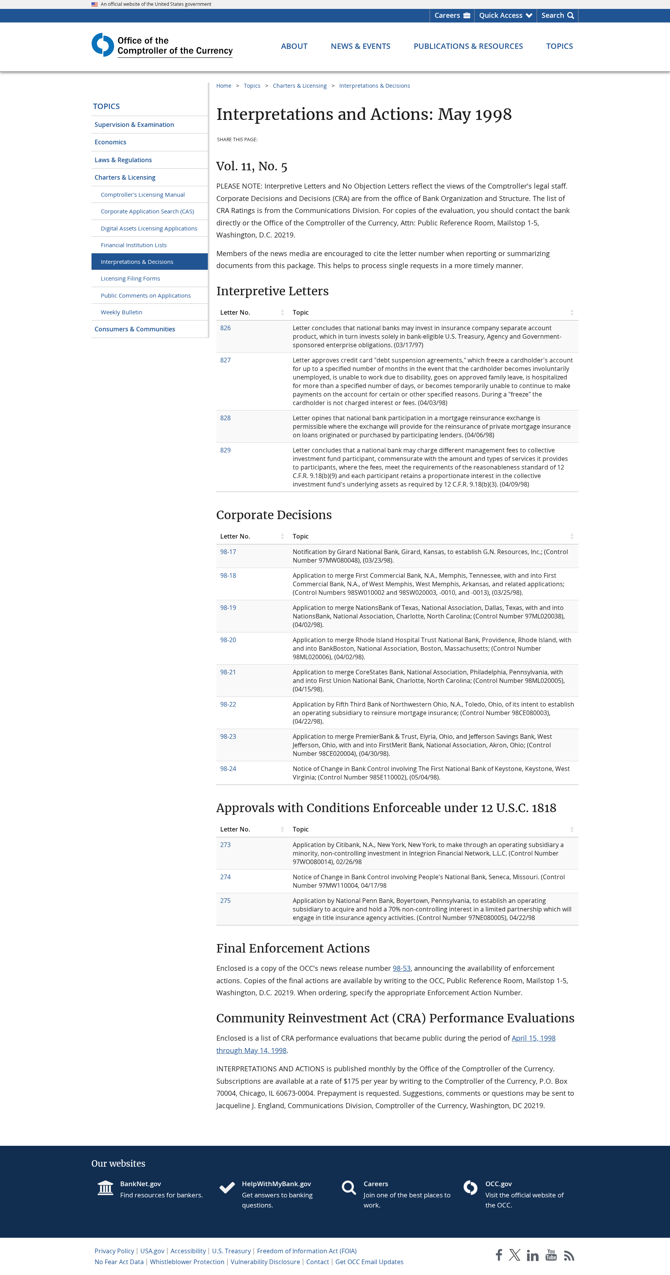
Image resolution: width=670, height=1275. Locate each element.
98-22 (228, 704)
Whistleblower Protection (187, 1262)
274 (225, 877)
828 (225, 418)
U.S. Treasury (231, 1251)
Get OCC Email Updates (369, 1262)
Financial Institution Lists (134, 245)
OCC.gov (498, 1183)
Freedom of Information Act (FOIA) (307, 1251)
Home (223, 85)
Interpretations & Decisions (137, 261)
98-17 (228, 551)
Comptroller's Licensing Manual (143, 194)
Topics (106, 106)
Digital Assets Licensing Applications (149, 228)
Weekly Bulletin (121, 312)
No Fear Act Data (119, 1262)
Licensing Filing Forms (130, 278)
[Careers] (352, 1188)
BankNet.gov (140, 1183)
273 (225, 844)
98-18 (228, 575)
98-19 (228, 607)
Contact (317, 1262)
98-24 (228, 768)
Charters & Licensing (125, 177)
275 (225, 900)
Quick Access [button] (501, 15)
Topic (301, 312)
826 (225, 328)
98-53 (402, 968)
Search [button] (553, 15)
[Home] (230, 1188)
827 (225, 360)
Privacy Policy (114, 1251)
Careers (447, 15)
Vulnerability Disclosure (265, 1262)
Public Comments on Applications (146, 295)
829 (225, 450)
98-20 (228, 640)
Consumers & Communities (135, 329)
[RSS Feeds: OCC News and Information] (569, 1256)
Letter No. (235, 312)
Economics (110, 142)
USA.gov (152, 1251)
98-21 (228, 672)
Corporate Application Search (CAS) (147, 211)
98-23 (228, 736)
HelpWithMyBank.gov (276, 1183)
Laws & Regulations (123, 160)
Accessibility (188, 1251)
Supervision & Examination (134, 124)
